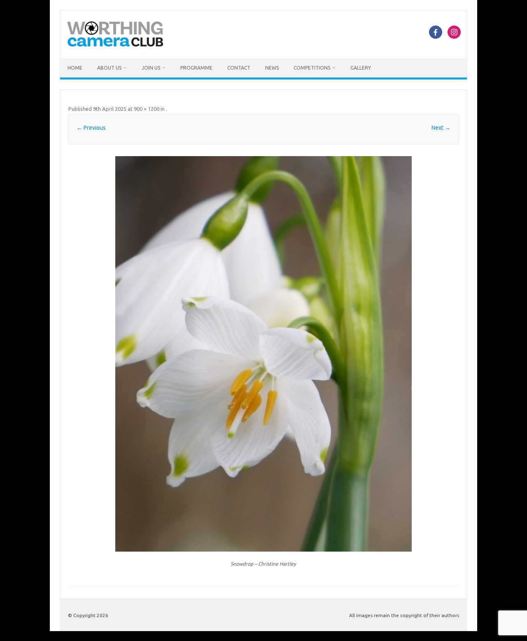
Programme (196, 67)
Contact (238, 67)
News (272, 67)
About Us (109, 67)
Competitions (312, 67)
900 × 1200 (146, 109)
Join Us (151, 67)
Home (75, 67)
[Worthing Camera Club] (115, 44)
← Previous (91, 127)
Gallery (360, 67)
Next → (440, 127)
